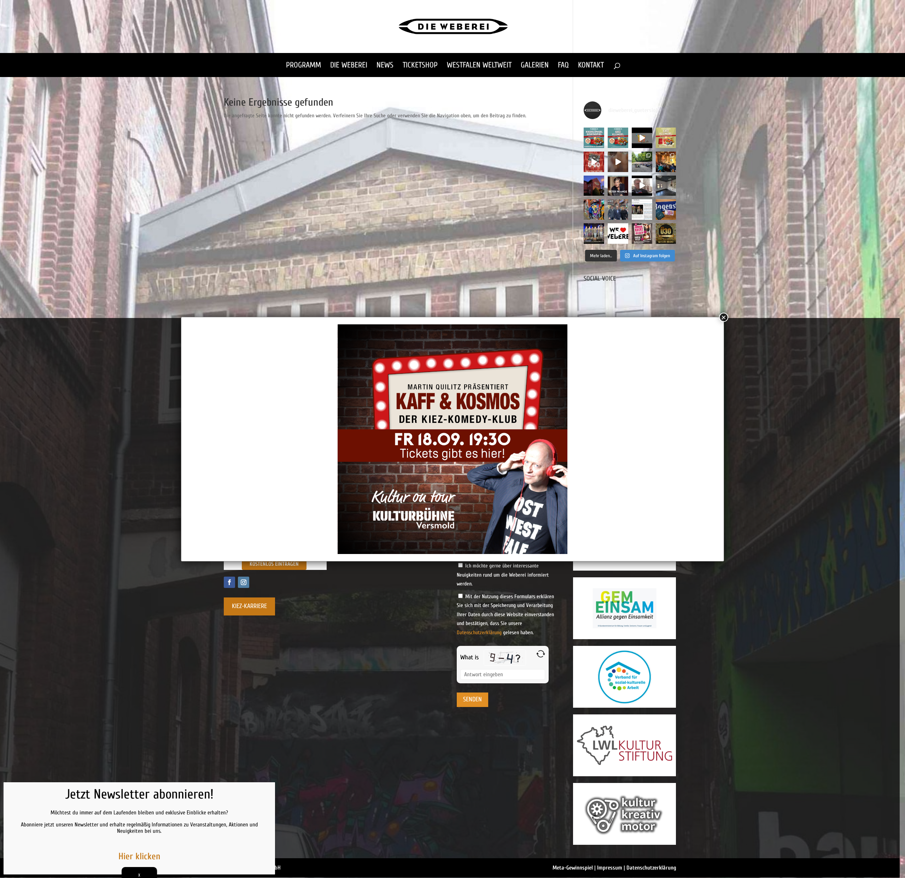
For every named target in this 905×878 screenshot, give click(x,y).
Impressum (609, 868)
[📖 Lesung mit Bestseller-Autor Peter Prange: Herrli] (618, 186)
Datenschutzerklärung (479, 633)
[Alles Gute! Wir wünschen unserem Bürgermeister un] (618, 209)
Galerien (535, 66)
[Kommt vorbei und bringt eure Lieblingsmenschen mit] (618, 162)
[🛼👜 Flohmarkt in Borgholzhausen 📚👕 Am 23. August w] (618, 138)
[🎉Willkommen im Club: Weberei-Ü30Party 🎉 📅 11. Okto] (666, 233)
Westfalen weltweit (479, 66)
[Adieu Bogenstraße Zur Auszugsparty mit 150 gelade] (594, 233)
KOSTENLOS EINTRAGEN (274, 564)
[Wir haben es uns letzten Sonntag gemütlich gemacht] (666, 162)
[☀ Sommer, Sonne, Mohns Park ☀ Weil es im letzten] (642, 162)
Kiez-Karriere (249, 606)
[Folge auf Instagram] (243, 582)
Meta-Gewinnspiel (573, 868)
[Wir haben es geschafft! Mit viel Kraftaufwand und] (666, 186)
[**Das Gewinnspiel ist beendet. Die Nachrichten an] (594, 138)
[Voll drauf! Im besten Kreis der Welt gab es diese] (642, 209)
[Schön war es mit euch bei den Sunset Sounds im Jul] (642, 138)
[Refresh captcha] (540, 653)
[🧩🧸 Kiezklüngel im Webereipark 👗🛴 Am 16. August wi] (666, 138)
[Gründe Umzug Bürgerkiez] (642, 186)
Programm (303, 66)
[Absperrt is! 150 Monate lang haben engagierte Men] (594, 209)
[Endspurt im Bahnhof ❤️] (594, 186)
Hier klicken (139, 856)
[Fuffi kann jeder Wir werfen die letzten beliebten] (666, 209)
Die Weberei (348, 66)
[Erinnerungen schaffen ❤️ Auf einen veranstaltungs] (618, 233)
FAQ (563, 66)
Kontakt (591, 66)
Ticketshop (420, 66)
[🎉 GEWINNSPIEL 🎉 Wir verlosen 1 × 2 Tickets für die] (642, 233)
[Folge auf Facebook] (229, 582)
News (384, 66)
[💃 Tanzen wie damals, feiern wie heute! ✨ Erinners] (594, 162)
